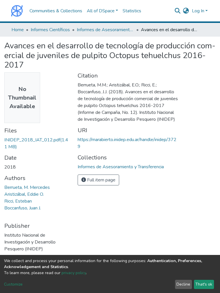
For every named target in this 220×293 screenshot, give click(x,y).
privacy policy (74, 273)
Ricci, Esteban (18, 201)
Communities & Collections (56, 11)
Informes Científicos (50, 30)
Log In (198, 11)
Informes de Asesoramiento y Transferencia (105, 30)
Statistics (132, 11)
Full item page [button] (100, 180)
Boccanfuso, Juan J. (22, 208)
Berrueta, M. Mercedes (27, 187)
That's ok (203, 284)
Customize (13, 284)
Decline (183, 284)
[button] (186, 10)
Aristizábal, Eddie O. (24, 194)
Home (17, 30)
